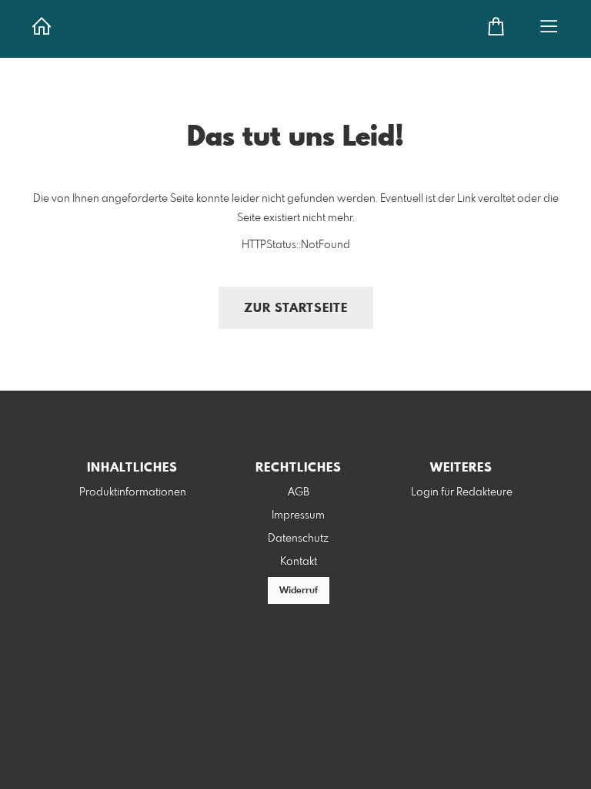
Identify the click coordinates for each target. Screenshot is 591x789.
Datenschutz (298, 538)
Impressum (298, 515)
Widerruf (298, 591)
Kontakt (298, 561)
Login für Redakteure (462, 492)
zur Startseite (296, 308)
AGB (298, 492)
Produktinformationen (132, 492)
